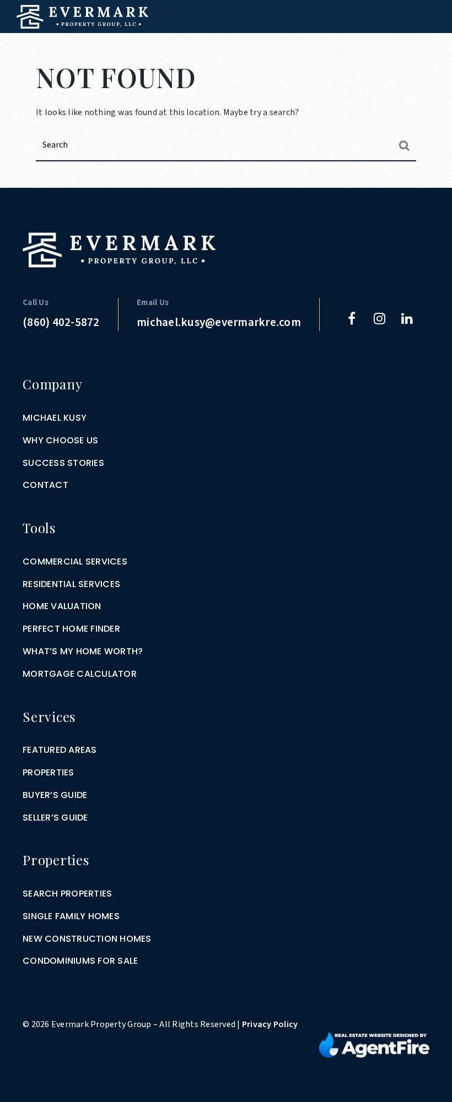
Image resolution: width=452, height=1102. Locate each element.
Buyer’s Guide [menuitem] (55, 795)
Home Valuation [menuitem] (62, 606)
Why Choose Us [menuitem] (60, 440)
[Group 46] (374, 1045)
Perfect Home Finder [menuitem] (71, 628)
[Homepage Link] (82, 16)
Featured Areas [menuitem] (60, 749)
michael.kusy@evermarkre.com (219, 322)
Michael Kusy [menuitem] (55, 417)
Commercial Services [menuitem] (75, 561)
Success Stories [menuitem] (63, 463)
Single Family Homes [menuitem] (71, 916)
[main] (226, 94)
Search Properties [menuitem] (67, 893)
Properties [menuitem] (48, 772)
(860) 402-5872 (61, 322)
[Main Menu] (431, 45)
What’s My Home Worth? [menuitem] (83, 651)
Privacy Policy (270, 1024)
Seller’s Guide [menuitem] (55, 817)
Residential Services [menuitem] (71, 584)
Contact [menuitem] (45, 485)
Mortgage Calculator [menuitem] (80, 673)
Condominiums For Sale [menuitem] (80, 960)
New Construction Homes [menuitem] (87, 938)
